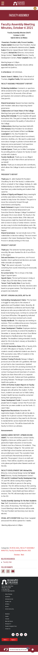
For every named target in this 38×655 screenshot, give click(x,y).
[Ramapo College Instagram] (8, 571)
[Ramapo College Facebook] (3, 571)
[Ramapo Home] (19, 3)
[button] (33, 650)
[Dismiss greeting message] (28, 648)
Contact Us (7, 628)
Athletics (7, 604)
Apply (13, 639)
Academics (7, 596)
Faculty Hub (7, 562)
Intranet (7, 619)
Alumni (7, 606)
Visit (5, 639)
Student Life (8, 601)
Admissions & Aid (9, 599)
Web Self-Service (9, 621)
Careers (6, 616)
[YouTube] (17, 635)
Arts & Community (9, 609)
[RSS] (25, 635)
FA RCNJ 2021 (14, 548)
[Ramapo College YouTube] (13, 571)
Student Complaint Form (11, 626)
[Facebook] (13, 635)
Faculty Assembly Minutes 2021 (20, 550)
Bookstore (7, 614)
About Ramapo (8, 594)
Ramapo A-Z (8, 623)
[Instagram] (21, 635)
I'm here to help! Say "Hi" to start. (18, 649)
